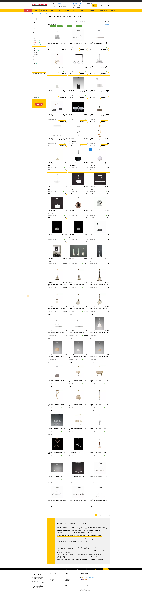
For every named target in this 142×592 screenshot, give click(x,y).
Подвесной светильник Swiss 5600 (98, 452)
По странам (52, 578)
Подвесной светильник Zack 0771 (77, 260)
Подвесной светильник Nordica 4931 (56, 115)
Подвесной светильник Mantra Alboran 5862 (78, 236)
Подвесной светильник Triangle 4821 (56, 356)
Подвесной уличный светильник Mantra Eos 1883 (55, 188)
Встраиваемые (37, 36)
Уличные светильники (38, 28)
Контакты (87, 1)
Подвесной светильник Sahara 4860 (77, 43)
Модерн (36, 59)
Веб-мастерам (67, 580)
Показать (38, 104)
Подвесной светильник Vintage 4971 (77, 284)
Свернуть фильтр (52, 21)
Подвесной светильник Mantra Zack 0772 (98, 260)
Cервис (66, 573)
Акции (51, 581)
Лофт (35, 56)
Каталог (28, 10)
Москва (59, 3)
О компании (53, 573)
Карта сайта (52, 582)
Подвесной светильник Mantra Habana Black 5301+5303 (78, 164)
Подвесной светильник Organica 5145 (78, 67)
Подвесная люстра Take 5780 (76, 452)
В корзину (61, 49)
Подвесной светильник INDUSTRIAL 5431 (56, 164)
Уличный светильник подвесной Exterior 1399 (98, 164)
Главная (34, 13)
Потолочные (53, 26)
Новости (66, 584)
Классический (37, 54)
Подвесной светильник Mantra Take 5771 (56, 453)
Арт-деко (36, 50)
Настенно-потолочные (39, 38)
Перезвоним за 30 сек (77, 3)
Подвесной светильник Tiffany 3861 (98, 428)
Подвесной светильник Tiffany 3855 (56, 428)
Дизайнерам (73, 1)
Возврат (51, 1)
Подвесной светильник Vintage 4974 (77, 308)
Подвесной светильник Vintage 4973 (56, 308)
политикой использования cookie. (86, 587)
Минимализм (37, 58)
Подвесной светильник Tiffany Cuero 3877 (56, 405)
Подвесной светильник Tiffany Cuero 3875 (77, 429)
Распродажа (52, 579)
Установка (65, 1)
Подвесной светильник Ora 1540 (98, 67)
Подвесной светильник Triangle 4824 (99, 356)
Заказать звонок (45, 569)
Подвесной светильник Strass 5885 (77, 476)
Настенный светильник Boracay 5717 (99, 212)
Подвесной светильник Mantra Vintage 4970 (57, 284)
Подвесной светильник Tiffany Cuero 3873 (99, 381)
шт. (98, 569)
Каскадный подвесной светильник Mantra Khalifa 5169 (77, 140)
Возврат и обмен (68, 579)
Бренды (80, 1)
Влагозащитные (37, 34)
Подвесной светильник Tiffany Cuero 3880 (77, 405)
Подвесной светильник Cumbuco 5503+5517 (98, 188)
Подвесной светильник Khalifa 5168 (56, 139)
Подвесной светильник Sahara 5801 (98, 500)
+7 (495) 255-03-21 (61, 6)
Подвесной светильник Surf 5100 (55, 476)
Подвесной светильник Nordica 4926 (56, 91)
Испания (36, 97)
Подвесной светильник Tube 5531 (77, 332)
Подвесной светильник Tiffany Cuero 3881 (99, 405)
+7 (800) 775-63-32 (61, 5)
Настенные (37, 40)
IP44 (35, 82)
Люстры (36, 24)
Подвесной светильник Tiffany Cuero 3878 (77, 381)
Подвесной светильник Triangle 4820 (99, 332)
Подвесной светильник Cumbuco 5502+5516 (77, 188)
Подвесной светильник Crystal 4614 (77, 212)
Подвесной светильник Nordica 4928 (99, 91)
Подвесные (48, 13)
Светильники (43, 13)
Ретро (35, 63)
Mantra (36, 89)
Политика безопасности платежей (86, 581)
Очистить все (106, 24)
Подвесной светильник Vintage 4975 (98, 308)
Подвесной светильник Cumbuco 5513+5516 (55, 212)
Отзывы (58, 1)
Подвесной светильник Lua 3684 (98, 115)
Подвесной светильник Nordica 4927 (77, 91)
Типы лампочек (67, 586)
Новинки (51, 580)
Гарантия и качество (68, 578)
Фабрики (51, 576)
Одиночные (59, 26)
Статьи (66, 585)
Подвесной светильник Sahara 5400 (77, 500)
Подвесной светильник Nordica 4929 (99, 236)
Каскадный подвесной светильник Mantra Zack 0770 (56, 260)
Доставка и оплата (36, 1)
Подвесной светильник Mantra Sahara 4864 (57, 501)
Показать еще (78, 511)
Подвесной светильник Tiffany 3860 (56, 43)
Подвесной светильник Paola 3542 (56, 67)
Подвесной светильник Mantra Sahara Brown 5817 (99, 477)
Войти (108, 1)
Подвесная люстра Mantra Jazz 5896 (98, 139)
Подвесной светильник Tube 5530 (56, 332)
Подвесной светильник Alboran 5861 (56, 236)
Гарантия (45, 1)
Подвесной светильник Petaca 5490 (98, 43)
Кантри (36, 52)
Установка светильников (69, 576)
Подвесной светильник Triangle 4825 (56, 380)
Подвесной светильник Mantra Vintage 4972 (99, 284)
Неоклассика (37, 61)
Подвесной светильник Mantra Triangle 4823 (78, 357)
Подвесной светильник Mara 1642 (77, 115)
